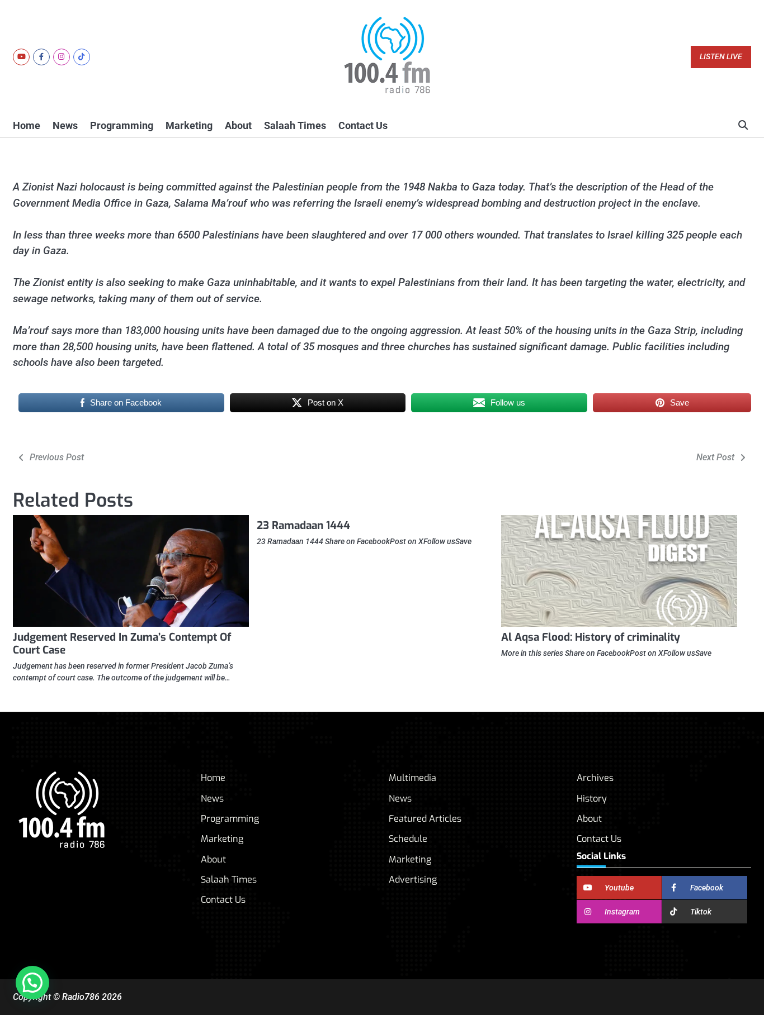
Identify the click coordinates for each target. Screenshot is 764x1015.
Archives (595, 778)
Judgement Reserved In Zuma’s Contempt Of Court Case (122, 643)
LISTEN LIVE (721, 57)
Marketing (189, 125)
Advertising (413, 879)
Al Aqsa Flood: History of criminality (590, 637)
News (65, 125)
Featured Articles (425, 819)
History (592, 798)
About (238, 125)
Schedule (408, 839)
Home (26, 125)
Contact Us (363, 125)
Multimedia (412, 778)
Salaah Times (295, 125)
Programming (121, 125)
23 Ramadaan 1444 (303, 525)
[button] (32, 982)
